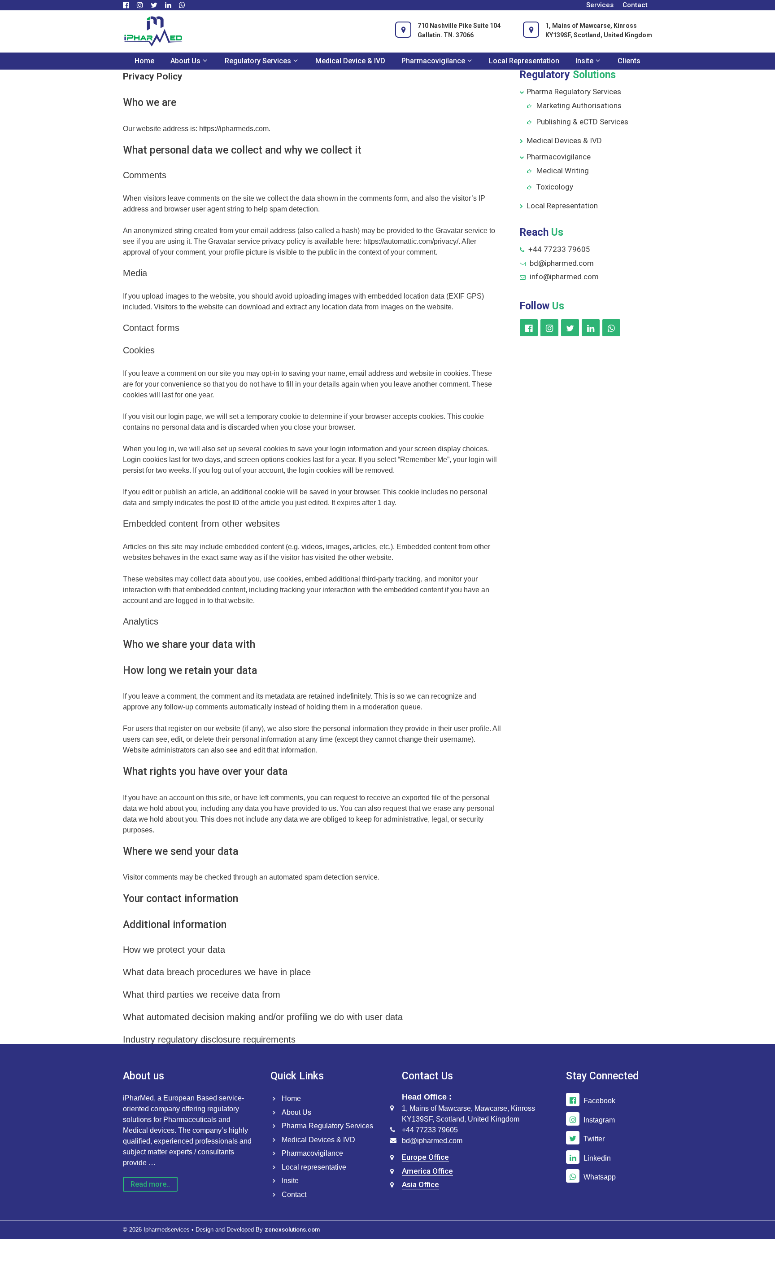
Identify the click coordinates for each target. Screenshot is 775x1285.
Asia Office (420, 1184)
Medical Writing (562, 170)
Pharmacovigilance (433, 61)
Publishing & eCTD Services (582, 121)
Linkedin (597, 1158)
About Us (185, 61)
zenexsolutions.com (292, 1229)
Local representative (314, 1167)
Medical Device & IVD (350, 61)
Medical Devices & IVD (564, 140)
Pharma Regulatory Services (574, 91)
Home (144, 61)
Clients (629, 61)
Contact (635, 5)
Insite (584, 61)
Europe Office (425, 1157)
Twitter (594, 1139)
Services (600, 5)
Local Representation (524, 61)
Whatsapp (599, 1177)
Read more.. (150, 1184)
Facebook (599, 1101)
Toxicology (554, 186)
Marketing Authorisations (579, 105)
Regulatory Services (258, 61)
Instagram (599, 1120)
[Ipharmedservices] (153, 30)
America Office (427, 1170)
